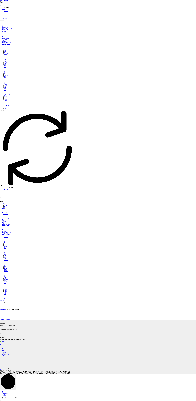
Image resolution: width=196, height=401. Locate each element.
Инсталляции (4, 35)
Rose (5, 67)
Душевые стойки (5, 213)
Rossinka (5, 96)
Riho (5, 66)
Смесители (4, 31)
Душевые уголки (5, 23)
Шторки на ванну (5, 27)
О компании (6, 11)
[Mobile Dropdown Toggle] (4, 10)
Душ (3, 32)
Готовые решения (5, 26)
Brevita (5, 52)
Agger (5, 77)
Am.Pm (5, 78)
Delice (5, 86)
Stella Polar (6, 69)
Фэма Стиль (6, 75)
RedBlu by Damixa (7, 94)
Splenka (5, 259)
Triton (5, 293)
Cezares (5, 54)
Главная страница (3, 309)
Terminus (5, 101)
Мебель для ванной (5, 349)
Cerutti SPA (6, 53)
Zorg (5, 74)
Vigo (5, 103)
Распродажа (5, 18)
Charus (5, 83)
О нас (3, 10)
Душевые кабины (5, 29)
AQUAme (6, 47)
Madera (5, 59)
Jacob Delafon (6, 281)
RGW (5, 95)
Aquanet (5, 48)
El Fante (5, 56)
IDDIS (5, 90)
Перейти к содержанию (4, 0)
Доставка (5, 12)
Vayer (5, 71)
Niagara (5, 62)
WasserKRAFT (6, 105)
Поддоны (3, 355)
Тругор (5, 108)
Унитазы (3, 30)
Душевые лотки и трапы (6, 42)
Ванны (3, 25)
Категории (2, 20)
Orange (5, 92)
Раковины (4, 33)
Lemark (5, 282)
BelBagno (5, 51)
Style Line (5, 99)
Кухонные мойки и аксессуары (7, 36)
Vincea (5, 73)
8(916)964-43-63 (5, 189)
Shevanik (5, 258)
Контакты (6, 207)
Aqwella (5, 79)
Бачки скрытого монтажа (6, 37)
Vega (5, 72)
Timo (5, 102)
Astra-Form (6, 80)
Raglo (5, 64)
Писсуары (4, 41)
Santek (5, 98)
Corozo (5, 55)
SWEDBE (6, 100)
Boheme (5, 82)
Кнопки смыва (4, 39)
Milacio (5, 60)
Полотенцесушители (5, 34)
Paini (5, 93)
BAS (5, 81)
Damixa (5, 85)
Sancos (5, 97)
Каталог (3, 9)
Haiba (5, 57)
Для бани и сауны (5, 212)
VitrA (5, 104)
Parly (5, 63)
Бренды (3, 236)
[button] (0, 400)
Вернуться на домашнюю (5, 319)
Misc (3, 235)
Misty (5, 61)
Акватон (5, 106)
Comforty (5, 84)
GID (5, 247)
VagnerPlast (6, 70)
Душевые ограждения (6, 224)
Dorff (5, 87)
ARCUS (5, 270)
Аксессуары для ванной (6, 44)
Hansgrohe (6, 89)
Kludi (5, 58)
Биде (3, 40)
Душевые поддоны (5, 38)
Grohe (5, 88)
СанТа (5, 107)
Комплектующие (5, 43)
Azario (5, 50)
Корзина (3, 13)
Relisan (5, 65)
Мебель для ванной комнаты (7, 28)
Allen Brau (6, 46)
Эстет (5, 76)
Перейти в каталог (3, 344)
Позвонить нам (2, 369)
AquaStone (6, 49)
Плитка (3, 24)
